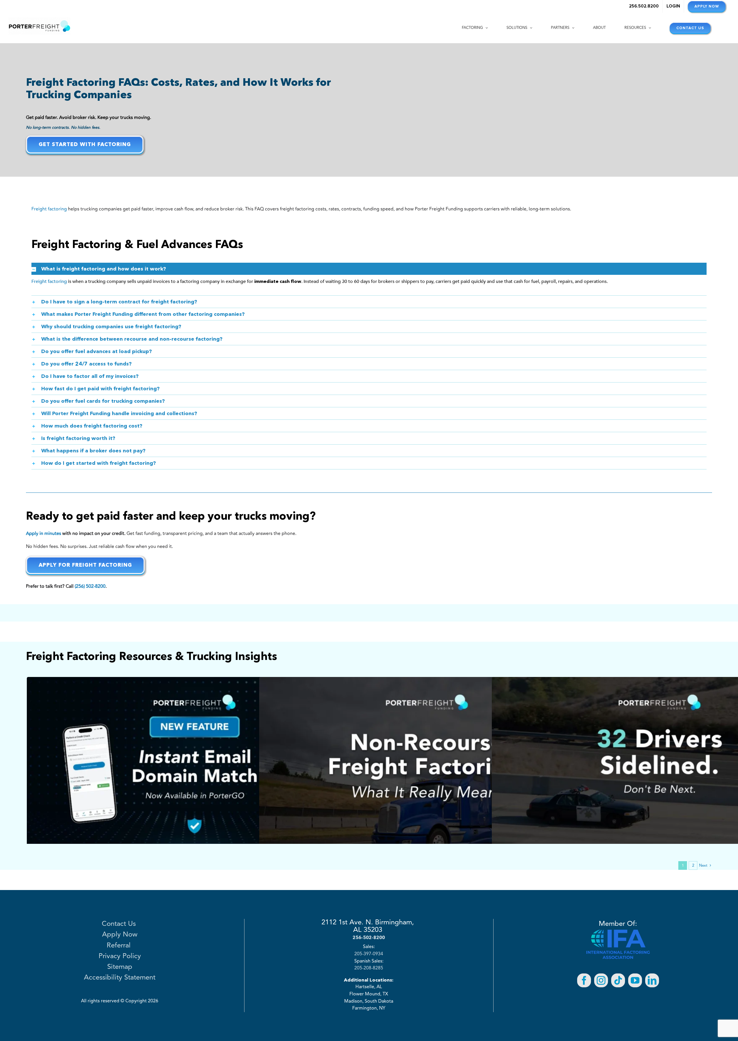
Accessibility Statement (119, 977)
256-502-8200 (369, 937)
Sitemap (119, 967)
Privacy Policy (120, 956)
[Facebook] (584, 980)
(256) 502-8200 (90, 586)
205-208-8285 (368, 968)
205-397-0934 (368, 954)
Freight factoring (49, 209)
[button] (369, 269)
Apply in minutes (43, 533)
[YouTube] (635, 980)
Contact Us (120, 924)
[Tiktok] (618, 980)
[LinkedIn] (652, 980)
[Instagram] (601, 980)
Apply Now (120, 934)
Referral (120, 945)
